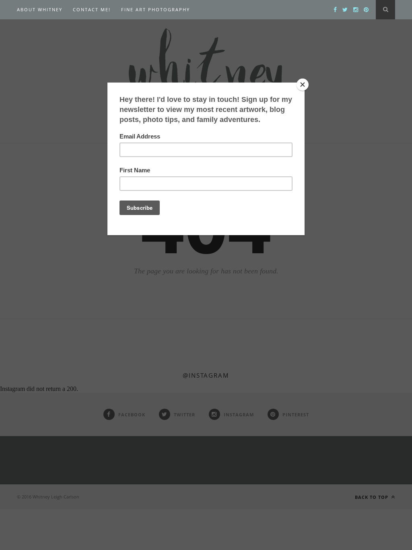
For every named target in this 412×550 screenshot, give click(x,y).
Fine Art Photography (155, 9)
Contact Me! (92, 9)
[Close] (303, 85)
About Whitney (39, 9)
